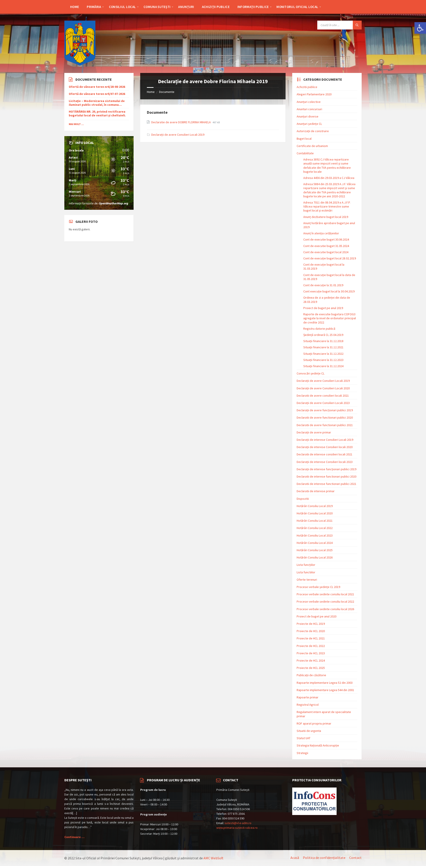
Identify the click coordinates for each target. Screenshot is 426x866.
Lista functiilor (306, 572)
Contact (355, 857)
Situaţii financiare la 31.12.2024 (323, 366)
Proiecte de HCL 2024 (311, 660)
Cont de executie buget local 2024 (325, 252)
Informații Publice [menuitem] (253, 7)
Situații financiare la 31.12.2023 (323, 360)
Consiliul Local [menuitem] (122, 7)
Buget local (304, 139)
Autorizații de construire (313, 131)
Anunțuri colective (309, 102)
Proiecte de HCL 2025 (311, 668)
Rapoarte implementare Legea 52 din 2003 (325, 683)
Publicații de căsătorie (311, 675)
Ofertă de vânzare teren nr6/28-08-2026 (97, 87)
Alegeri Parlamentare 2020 (314, 94)
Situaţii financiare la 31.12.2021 (323, 347)
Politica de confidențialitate (324, 857)
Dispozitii (303, 499)
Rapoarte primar (307, 697)
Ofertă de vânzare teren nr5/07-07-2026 (97, 94)
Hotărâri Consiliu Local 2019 (315, 506)
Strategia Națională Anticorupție (318, 745)
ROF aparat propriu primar (314, 723)
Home (151, 92)
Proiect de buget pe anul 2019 (323, 308)
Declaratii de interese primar (316, 491)
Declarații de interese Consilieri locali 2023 (325, 462)
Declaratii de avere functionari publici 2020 (325, 417)
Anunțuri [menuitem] (186, 7)
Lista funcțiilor (306, 565)
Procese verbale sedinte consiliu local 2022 (325, 601)
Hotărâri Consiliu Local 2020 (315, 513)
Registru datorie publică (319, 329)
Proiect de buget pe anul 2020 (316, 616)
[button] (420, 28)
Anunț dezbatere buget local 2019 (325, 217)
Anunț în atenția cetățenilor (321, 233)
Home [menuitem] (74, 7)
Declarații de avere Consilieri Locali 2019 (177, 135)
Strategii (302, 753)
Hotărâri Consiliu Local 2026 (315, 557)
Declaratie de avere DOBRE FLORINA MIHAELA (181, 122)
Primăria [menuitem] (94, 7)
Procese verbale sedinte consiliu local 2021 (325, 594)
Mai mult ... (76, 124)
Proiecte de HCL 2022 (311, 646)
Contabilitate (305, 153)
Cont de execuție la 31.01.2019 (323, 285)
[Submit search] (357, 25)
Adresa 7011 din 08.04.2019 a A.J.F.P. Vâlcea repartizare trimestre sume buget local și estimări (326, 206)
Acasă (294, 857)
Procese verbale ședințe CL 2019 (318, 587)
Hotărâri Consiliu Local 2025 (315, 550)
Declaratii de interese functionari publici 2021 (326, 484)
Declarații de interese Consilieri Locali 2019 (325, 440)
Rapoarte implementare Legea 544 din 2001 (325, 690)
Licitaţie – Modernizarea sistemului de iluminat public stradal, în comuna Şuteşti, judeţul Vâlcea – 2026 (97, 103)
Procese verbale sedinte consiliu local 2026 (325, 609)
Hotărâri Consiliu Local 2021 (315, 521)
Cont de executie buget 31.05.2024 (326, 246)
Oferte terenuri (307, 580)
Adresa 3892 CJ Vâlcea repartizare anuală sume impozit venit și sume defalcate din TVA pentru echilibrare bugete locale (327, 165)
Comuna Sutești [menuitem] (157, 7)
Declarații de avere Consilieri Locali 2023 (323, 403)
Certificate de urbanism (312, 146)
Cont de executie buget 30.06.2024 (326, 239)
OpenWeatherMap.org (113, 203)
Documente (166, 92)
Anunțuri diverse (307, 116)
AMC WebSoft (213, 858)
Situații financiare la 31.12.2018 (323, 341)
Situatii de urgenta (309, 731)
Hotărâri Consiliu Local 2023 (315, 535)
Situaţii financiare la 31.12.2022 (323, 354)
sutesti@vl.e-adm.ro (238, 823)
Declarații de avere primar (314, 432)
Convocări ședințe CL (310, 373)
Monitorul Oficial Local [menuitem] (297, 7)
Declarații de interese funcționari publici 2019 (326, 469)
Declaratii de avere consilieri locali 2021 (323, 396)
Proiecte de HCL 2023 (311, 653)
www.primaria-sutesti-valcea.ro (237, 828)
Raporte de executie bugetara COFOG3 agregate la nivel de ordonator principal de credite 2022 (329, 318)
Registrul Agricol (308, 705)
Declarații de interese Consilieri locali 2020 (325, 447)
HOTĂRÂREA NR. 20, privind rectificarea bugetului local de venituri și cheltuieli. (97, 113)
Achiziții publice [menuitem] (216, 7)
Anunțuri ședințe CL (309, 124)
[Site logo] (79, 64)
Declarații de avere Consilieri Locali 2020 (323, 388)
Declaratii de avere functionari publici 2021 (325, 425)
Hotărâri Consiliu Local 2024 (315, 543)
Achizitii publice (307, 87)
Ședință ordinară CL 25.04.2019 (323, 335)
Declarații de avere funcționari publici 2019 (325, 410)
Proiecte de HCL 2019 (311, 624)
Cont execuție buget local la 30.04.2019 (329, 291)
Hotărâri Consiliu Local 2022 (315, 528)
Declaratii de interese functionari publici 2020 (326, 476)
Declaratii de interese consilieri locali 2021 (324, 454)
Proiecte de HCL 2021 (311, 638)
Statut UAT (303, 738)
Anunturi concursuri (309, 109)
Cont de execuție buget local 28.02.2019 (329, 258)
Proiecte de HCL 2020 (311, 631)
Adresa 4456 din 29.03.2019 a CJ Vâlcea (328, 178)
